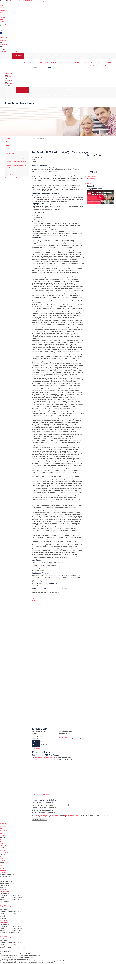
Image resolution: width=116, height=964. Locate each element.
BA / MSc (39, 56)
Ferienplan (2, 17)
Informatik (93, 56)
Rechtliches (21, 947)
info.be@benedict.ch (5, 907)
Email (42, 802)
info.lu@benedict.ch (5, 922)
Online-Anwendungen (42, 695)
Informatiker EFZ (82, 56)
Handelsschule (17, 56)
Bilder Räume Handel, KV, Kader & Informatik (16, 177)
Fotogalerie (3, 845)
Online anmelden (91, 178)
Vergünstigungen (4, 852)
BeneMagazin (3, 870)
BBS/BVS (2, 865)
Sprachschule (6, 56)
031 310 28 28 (3, 41)
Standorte (2, 5)
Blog (1, 12)
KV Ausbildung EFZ (68, 56)
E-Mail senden (36, 622)
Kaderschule (29, 56)
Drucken (89, 183)
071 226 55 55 (3, 48)
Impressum (27, 947)
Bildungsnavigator (91, 181)
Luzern (8, 145)
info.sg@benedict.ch (5, 938)
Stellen (2, 19)
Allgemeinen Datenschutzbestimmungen (47, 815)
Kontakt (2, 7)
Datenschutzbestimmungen (72, 815)
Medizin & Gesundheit (52, 56)
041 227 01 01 (3, 44)
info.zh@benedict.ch (5, 891)
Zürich (8, 138)
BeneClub (2, 10)
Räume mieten (3, 23)
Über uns (2, 14)
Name (43, 805)
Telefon (43, 812)
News (1, 9)
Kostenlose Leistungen (93, 180)
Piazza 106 (3, 872)
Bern (7, 142)
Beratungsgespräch (92, 174)
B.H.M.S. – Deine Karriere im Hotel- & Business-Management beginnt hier (29, 1)
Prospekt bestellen (91, 176)
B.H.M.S (2, 867)
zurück (34, 798)
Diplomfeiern (3, 16)
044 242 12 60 (3, 37)
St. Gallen (8, 149)
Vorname (44, 807)
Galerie (2, 21)
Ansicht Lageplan (36, 612)
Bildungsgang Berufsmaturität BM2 (45, 723)
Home (1, 3)
